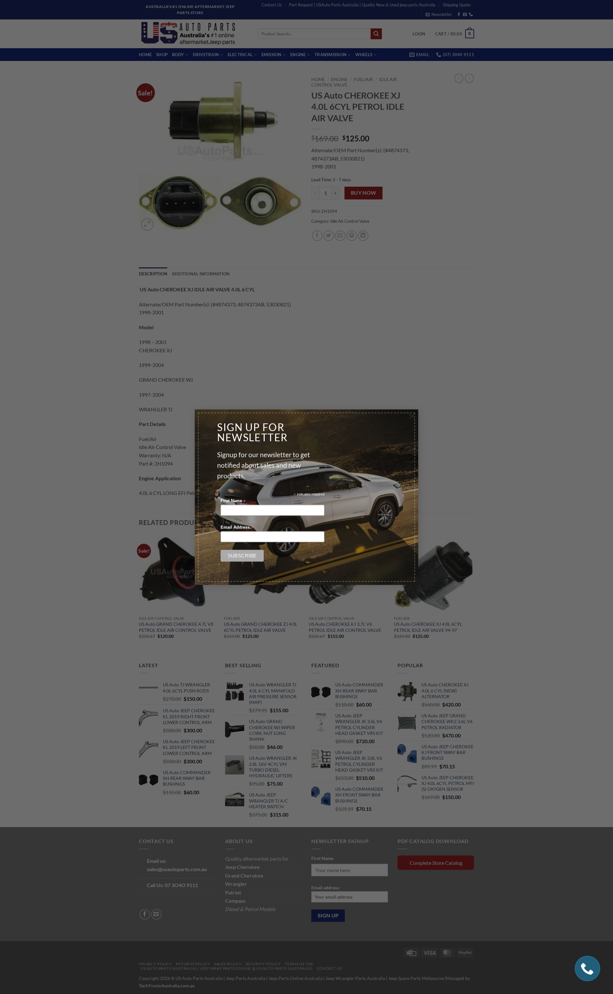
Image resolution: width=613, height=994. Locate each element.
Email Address (237, 527)
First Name (233, 501)
